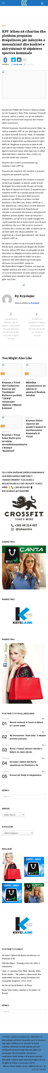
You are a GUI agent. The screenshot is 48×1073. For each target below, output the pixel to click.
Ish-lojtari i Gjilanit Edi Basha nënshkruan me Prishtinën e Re (20, 763)
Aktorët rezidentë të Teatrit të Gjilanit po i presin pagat (22, 724)
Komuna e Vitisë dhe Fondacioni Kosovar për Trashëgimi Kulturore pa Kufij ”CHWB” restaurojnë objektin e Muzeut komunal (12, 395)
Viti (3, 25)
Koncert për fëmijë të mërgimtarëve (21, 775)
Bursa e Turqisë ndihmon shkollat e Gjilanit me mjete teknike (22, 750)
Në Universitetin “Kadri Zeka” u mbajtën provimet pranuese (24, 737)
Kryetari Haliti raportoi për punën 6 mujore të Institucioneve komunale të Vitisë (36, 428)
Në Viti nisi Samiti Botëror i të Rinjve (17, 985)
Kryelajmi (17, 64)
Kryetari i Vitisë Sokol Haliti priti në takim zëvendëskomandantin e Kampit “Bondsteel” (12, 442)
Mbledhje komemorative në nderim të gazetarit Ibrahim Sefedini (35, 389)
